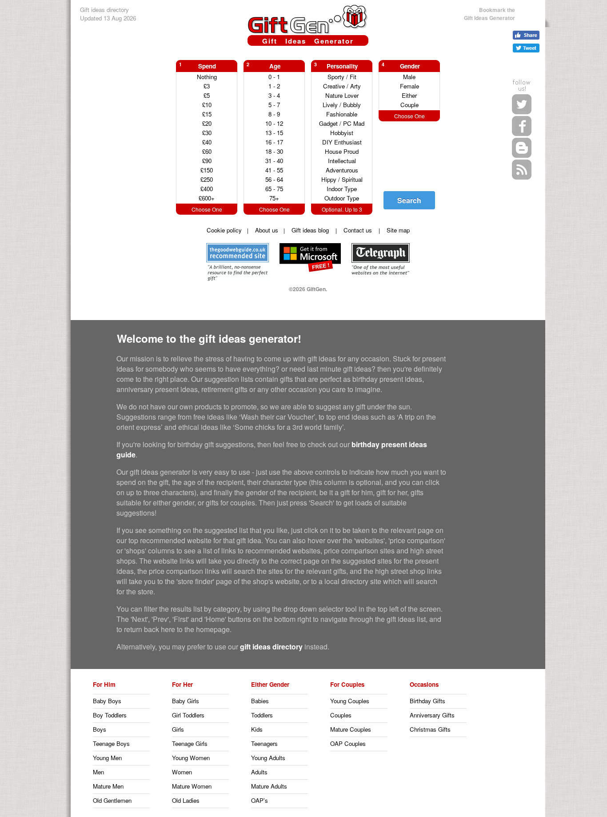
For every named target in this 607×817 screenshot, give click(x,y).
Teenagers (264, 743)
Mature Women (192, 786)
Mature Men (108, 786)
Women (182, 772)
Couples (340, 715)
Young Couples (349, 701)
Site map (398, 230)
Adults (259, 772)
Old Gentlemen (112, 800)
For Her (182, 684)
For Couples (347, 684)
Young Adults (268, 757)
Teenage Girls (190, 743)
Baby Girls (185, 701)
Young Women (191, 757)
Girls (178, 729)
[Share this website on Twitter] (526, 48)
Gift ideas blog (310, 230)
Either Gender (270, 684)
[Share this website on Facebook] (526, 35)
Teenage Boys (111, 743)
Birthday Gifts (427, 701)
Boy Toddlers (110, 715)
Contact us (357, 230)
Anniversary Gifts (432, 715)
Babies (260, 701)
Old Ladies (186, 800)
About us (266, 230)
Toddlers (262, 715)
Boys (99, 729)
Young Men (107, 757)
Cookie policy (224, 230)
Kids (257, 729)
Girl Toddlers (188, 715)
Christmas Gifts (430, 729)
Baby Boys (107, 701)
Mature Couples (350, 729)
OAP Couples (348, 743)
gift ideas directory (271, 646)
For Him (104, 684)
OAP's (259, 800)
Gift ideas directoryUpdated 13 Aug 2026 (108, 13)
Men (98, 772)
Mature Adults (269, 786)
